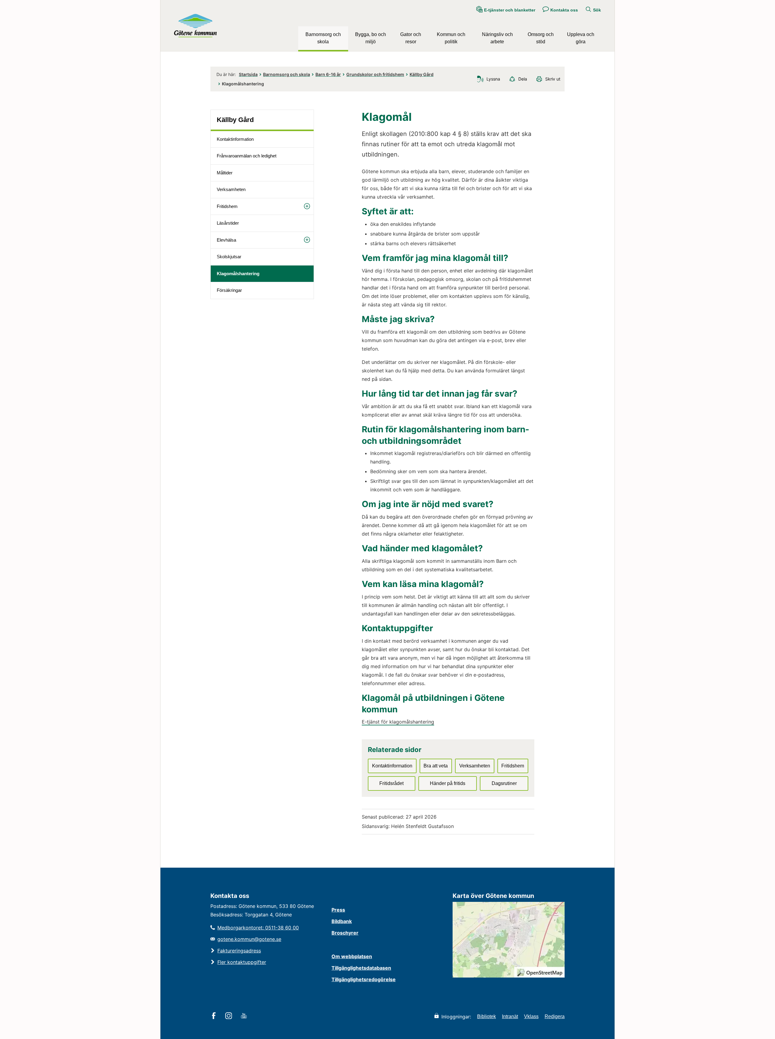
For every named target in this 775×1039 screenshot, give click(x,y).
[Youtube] (244, 1016)
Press (338, 910)
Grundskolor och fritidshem (375, 74)
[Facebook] (214, 1016)
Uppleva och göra (580, 38)
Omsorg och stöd (541, 38)
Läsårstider (228, 223)
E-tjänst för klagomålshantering (398, 722)
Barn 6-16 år (328, 74)
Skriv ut (552, 78)
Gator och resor (410, 38)
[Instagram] (229, 1016)
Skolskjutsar (229, 256)
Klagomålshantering (238, 273)
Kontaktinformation (235, 139)
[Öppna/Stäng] (307, 206)
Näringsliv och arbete (497, 38)
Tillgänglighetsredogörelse (363, 979)
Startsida (248, 74)
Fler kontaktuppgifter (241, 962)
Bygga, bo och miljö (370, 38)
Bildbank (341, 921)
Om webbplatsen (351, 956)
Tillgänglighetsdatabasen (361, 968)
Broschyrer (344, 933)
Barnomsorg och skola (323, 38)
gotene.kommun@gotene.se (249, 939)
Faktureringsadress (239, 951)
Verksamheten (231, 189)
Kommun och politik (451, 38)
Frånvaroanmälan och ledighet (246, 155)
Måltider (224, 172)
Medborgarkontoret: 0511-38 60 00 (258, 928)
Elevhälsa (226, 239)
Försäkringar (229, 290)
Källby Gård (422, 74)
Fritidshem (227, 206)
